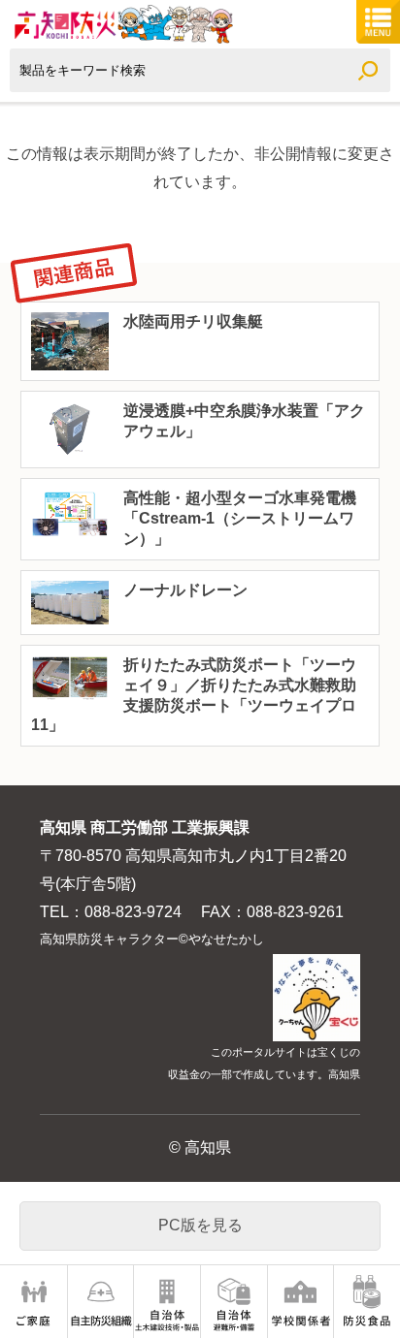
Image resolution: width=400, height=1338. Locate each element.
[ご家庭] (33, 1301)
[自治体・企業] (234, 1301)
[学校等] (301, 1301)
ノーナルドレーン (185, 590)
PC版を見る (200, 1225)
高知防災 (121, 24)
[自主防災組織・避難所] (101, 1301)
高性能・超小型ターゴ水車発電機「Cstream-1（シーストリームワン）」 (239, 518)
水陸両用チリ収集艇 (193, 321)
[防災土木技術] (167, 1301)
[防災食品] (367, 1301)
